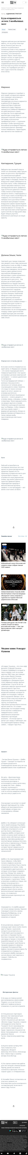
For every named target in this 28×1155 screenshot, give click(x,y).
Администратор (14, 14)
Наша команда (5, 1127)
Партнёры (24, 1127)
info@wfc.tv (9, 1142)
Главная (3, 8)
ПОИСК (25, 1122)
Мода (11, 8)
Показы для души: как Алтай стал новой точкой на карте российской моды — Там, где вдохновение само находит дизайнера (13, 626)
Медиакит (13, 1127)
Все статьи (21, 536)
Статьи (8, 8)
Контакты (22, 1125)
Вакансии (18, 1127)
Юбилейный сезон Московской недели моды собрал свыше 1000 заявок (13, 565)
